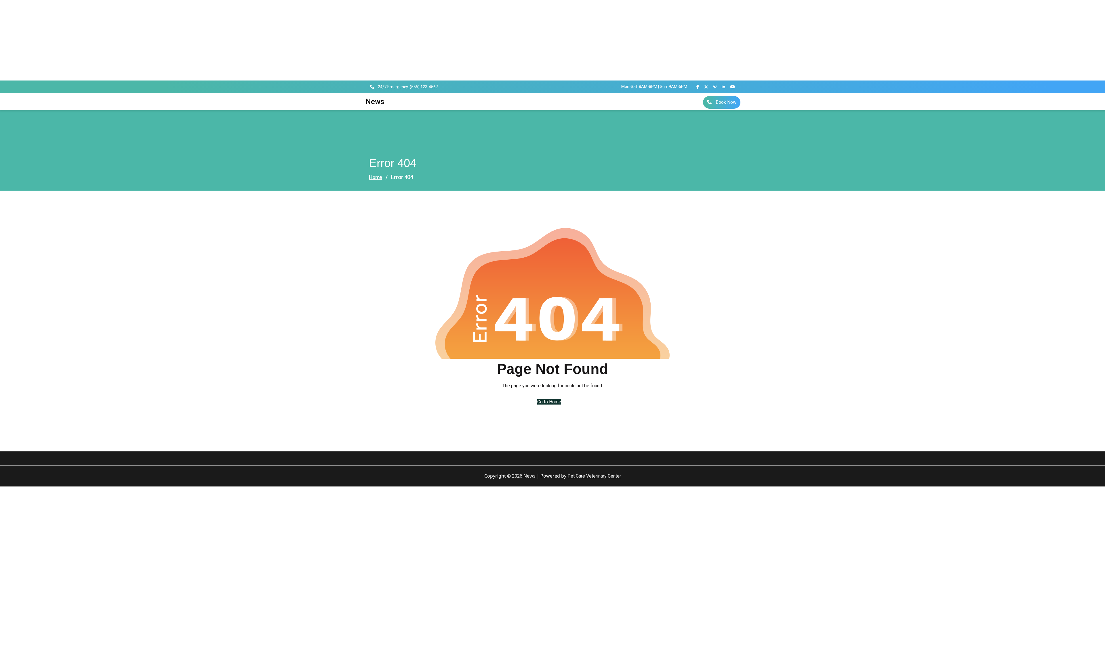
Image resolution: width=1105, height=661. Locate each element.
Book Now (725, 102)
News (374, 101)
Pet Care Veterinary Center (594, 476)
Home (375, 177)
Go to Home (549, 402)
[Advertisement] (172, 40)
